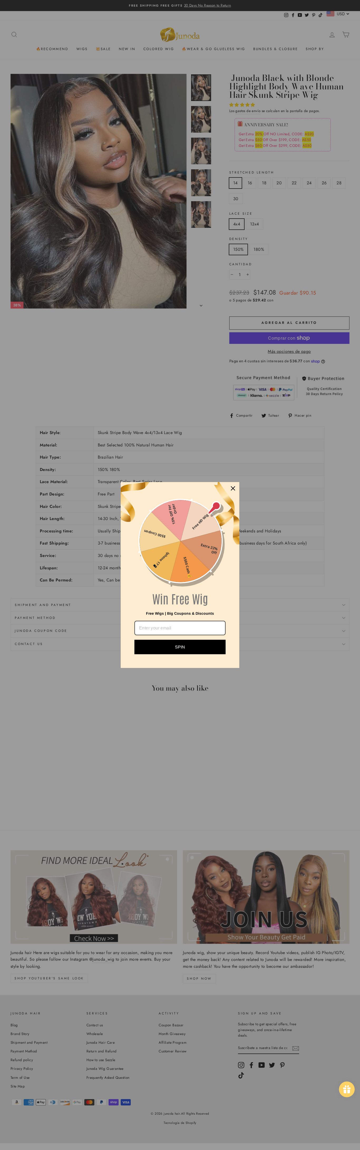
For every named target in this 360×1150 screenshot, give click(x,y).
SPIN (180, 647)
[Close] (233, 488)
